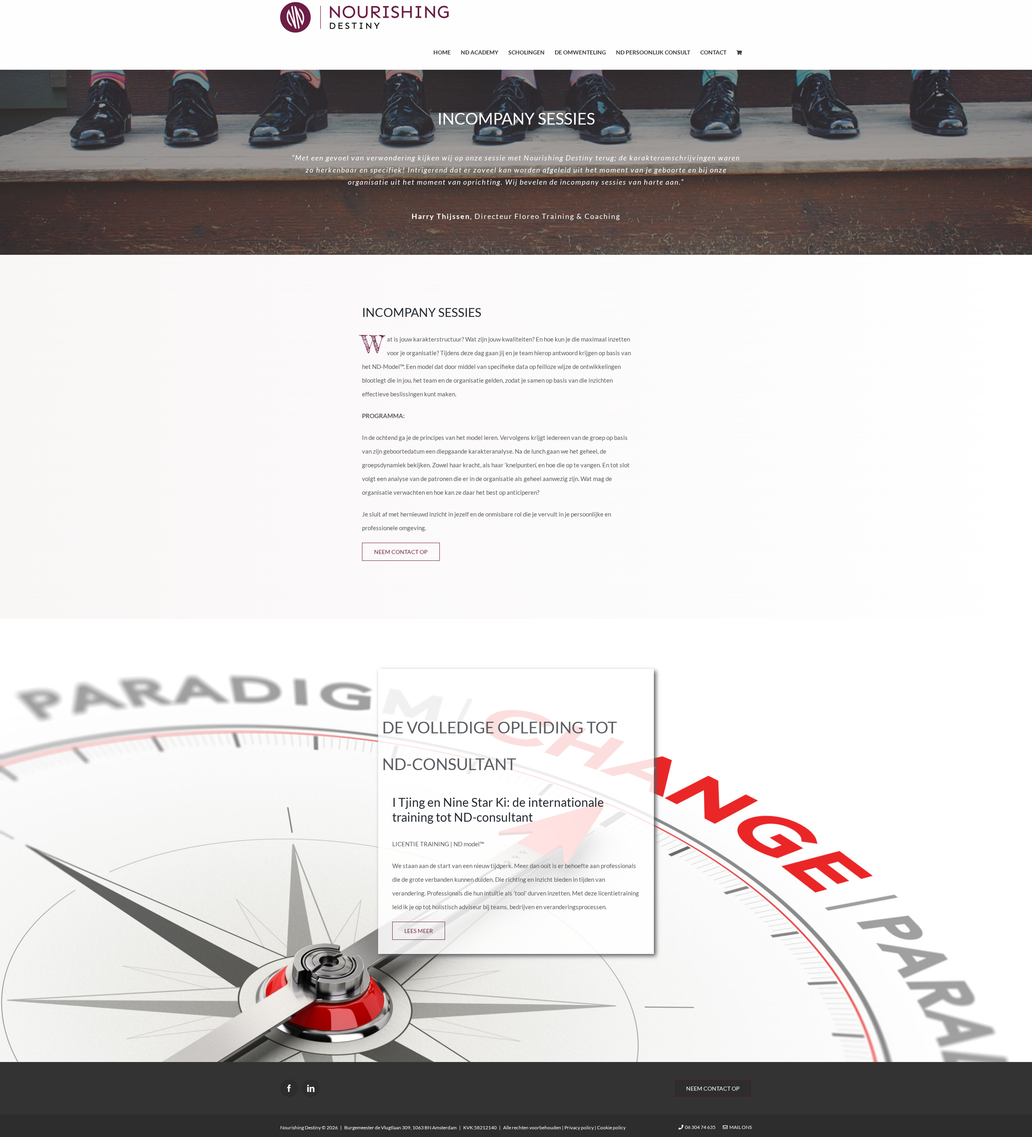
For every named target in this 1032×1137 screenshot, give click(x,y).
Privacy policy (579, 1128)
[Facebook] (289, 1088)
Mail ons (740, 1127)
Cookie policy (611, 1128)
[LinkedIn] (311, 1088)
